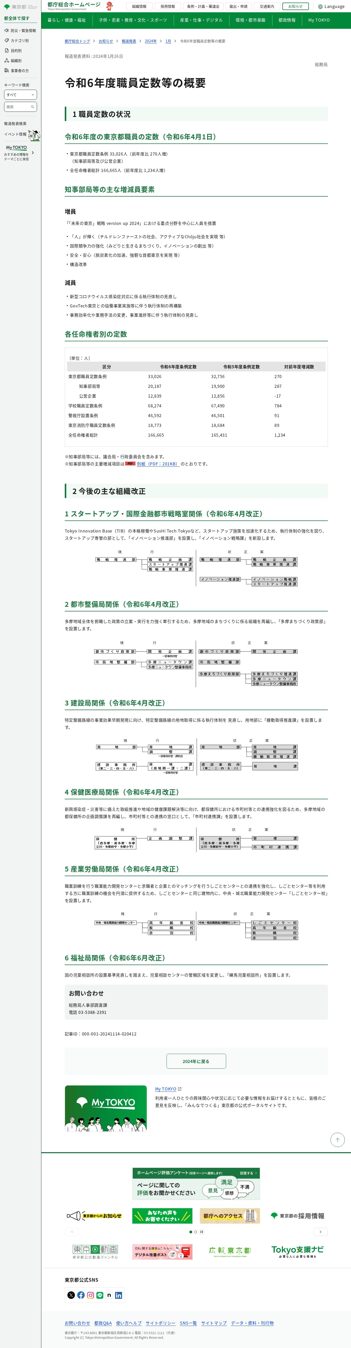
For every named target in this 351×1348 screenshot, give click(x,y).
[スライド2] (195, 1232)
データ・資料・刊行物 (252, 1323)
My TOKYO (319, 20)
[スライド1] (190, 1232)
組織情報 (139, 6)
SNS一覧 (188, 1323)
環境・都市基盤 (250, 20)
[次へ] (320, 1232)
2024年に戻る (196, 1061)
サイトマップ (214, 1323)
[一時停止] (201, 1231)
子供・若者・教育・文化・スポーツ (133, 20)
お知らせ (295, 6)
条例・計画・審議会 (203, 6)
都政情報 (287, 20)
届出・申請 (238, 6)
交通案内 (267, 6)
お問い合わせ (77, 1323)
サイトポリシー (161, 1323)
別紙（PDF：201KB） (158, 464)
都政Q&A (103, 1323)
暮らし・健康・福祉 (67, 20)
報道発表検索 (15, 123)
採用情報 (168, 6)
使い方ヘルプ (129, 1323)
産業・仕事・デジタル (201, 20)
